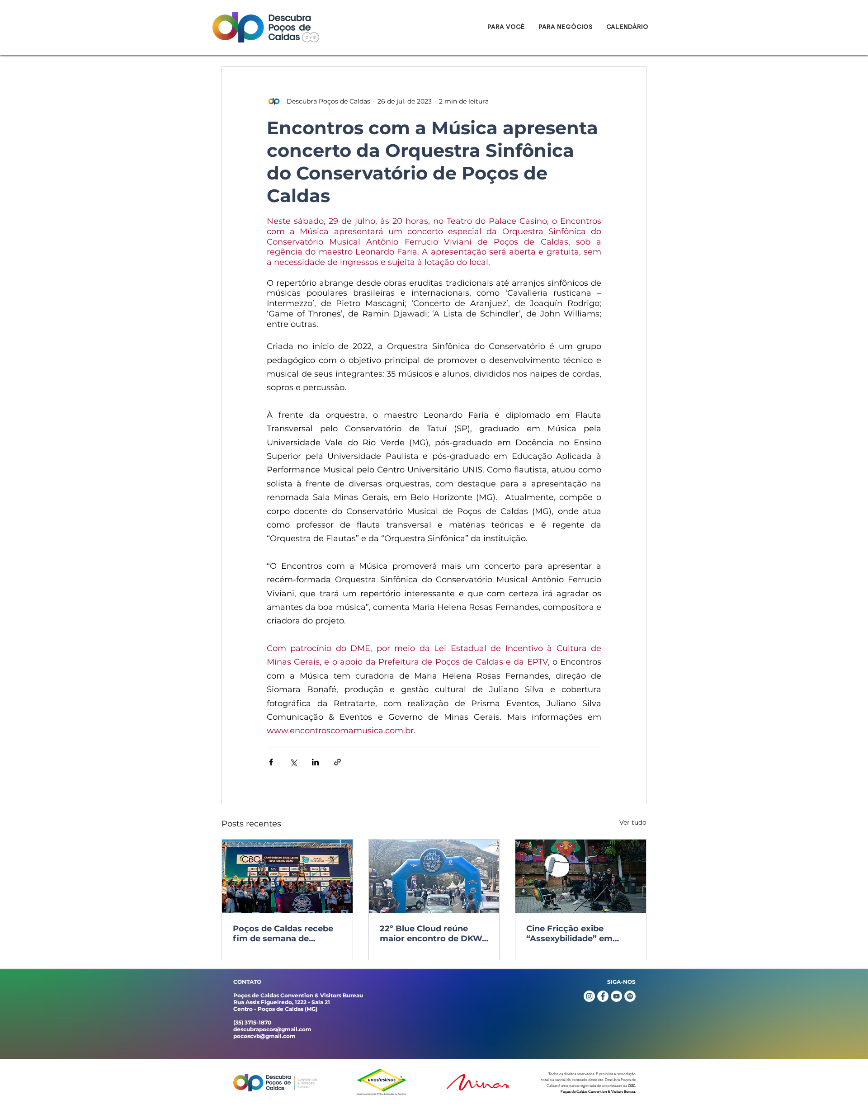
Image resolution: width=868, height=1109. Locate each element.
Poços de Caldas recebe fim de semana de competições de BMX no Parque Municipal (284, 934)
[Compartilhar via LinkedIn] (315, 762)
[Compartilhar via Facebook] (271, 762)
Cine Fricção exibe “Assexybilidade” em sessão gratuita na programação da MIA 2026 (571, 934)
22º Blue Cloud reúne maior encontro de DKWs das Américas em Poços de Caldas (433, 934)
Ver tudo (632, 822)
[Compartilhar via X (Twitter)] (293, 762)
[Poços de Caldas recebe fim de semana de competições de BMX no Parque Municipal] (287, 876)
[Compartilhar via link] (337, 762)
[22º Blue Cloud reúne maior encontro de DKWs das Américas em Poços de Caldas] (434, 876)
